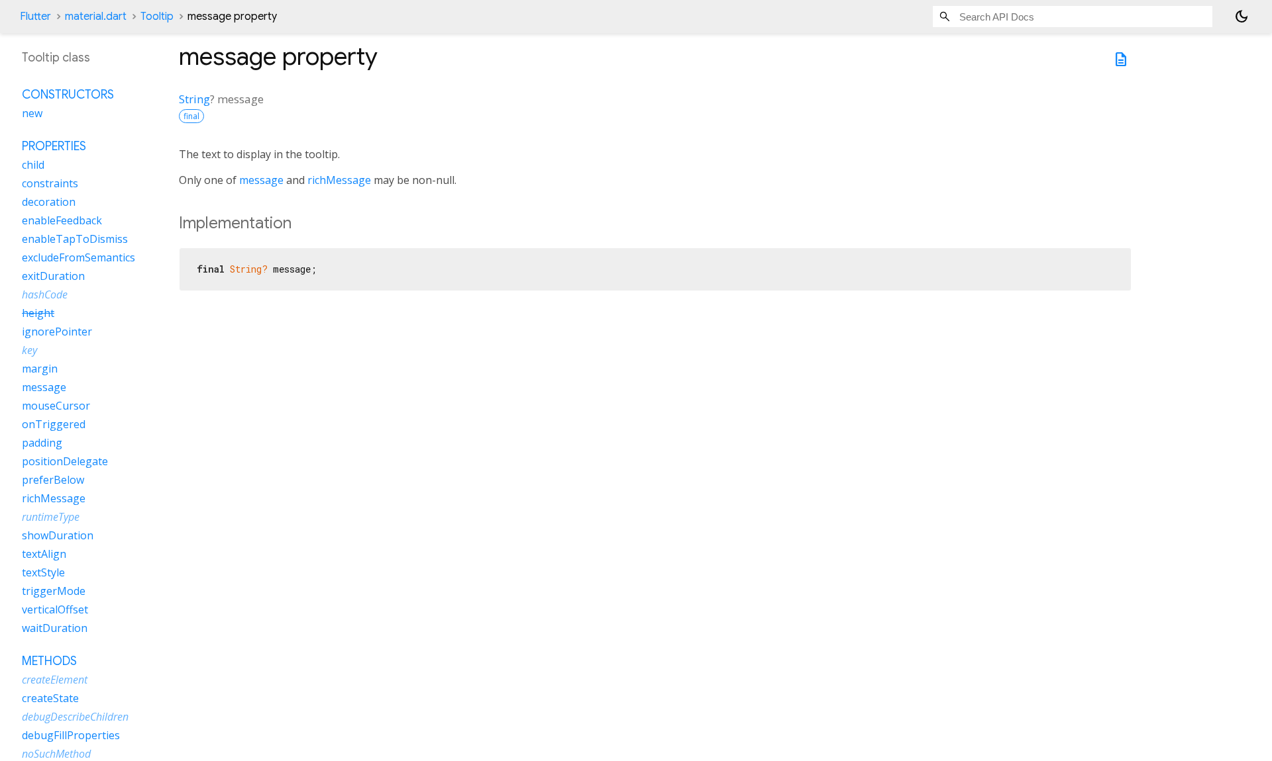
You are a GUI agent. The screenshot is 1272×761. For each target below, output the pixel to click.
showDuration (57, 535)
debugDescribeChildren (75, 716)
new (32, 113)
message (261, 180)
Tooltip (157, 16)
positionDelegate (65, 461)
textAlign (44, 554)
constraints (50, 183)
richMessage (339, 180)
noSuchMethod (56, 753)
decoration (49, 202)
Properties (54, 146)
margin (40, 368)
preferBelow (53, 479)
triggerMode (53, 591)
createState (50, 698)
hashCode (45, 294)
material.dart (96, 16)
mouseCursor (56, 405)
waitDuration (54, 628)
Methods (49, 661)
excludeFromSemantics (78, 257)
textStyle (43, 572)
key (29, 350)
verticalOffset (55, 609)
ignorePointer (57, 331)
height (38, 313)
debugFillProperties (71, 735)
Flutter (35, 16)
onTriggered (53, 424)
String (194, 99)
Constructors (68, 94)
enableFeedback (62, 220)
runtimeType (51, 517)
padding (42, 442)
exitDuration (53, 276)
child (33, 164)
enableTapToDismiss (75, 239)
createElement (54, 679)
